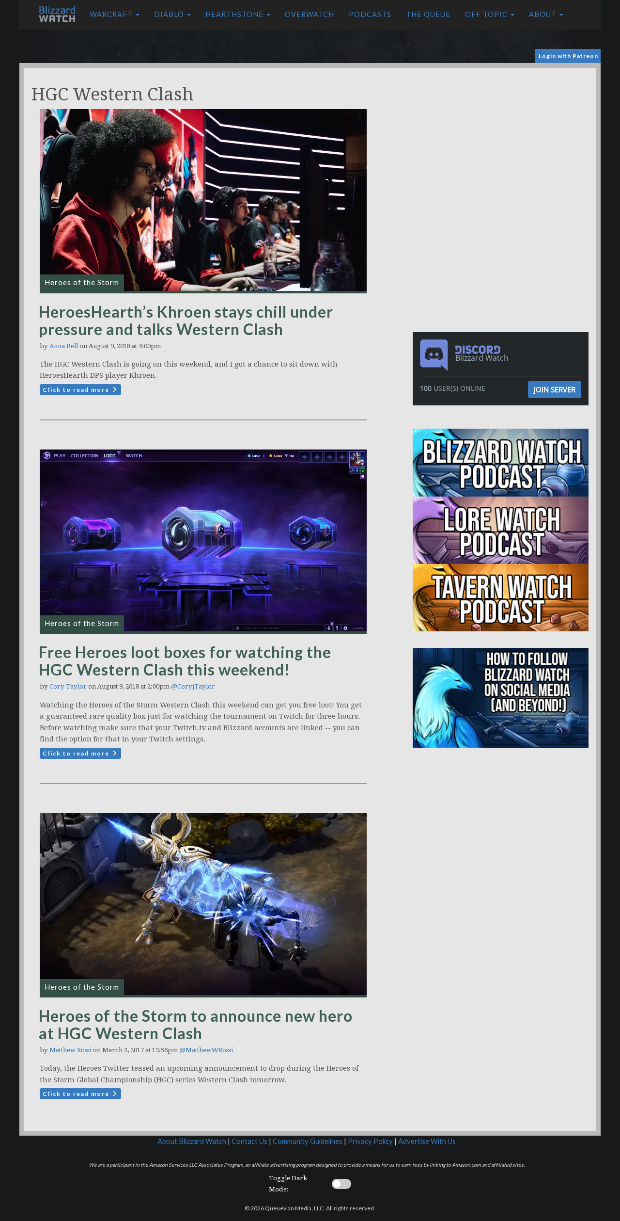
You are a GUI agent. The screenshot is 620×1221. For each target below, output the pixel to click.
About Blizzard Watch (191, 1141)
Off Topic (487, 14)
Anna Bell (63, 346)
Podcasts (370, 14)
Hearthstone (235, 14)
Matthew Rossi (70, 1050)
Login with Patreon (568, 56)
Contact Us (249, 1141)
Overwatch (309, 14)
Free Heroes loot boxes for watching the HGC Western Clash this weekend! (185, 661)
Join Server (554, 389)
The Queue (428, 14)
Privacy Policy (370, 1141)
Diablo (170, 14)
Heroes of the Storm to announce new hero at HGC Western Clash (196, 1024)
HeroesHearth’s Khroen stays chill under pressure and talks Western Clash (186, 320)
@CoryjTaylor (193, 686)
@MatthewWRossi (206, 1050)
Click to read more (77, 389)
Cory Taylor (68, 686)
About (543, 14)
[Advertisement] (502, 135)
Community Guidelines (307, 1141)
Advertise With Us (427, 1141)
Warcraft (112, 14)
